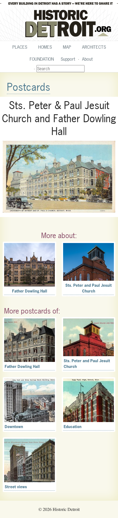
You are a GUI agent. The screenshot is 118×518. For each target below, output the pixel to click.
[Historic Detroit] (59, 20)
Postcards (28, 87)
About (87, 59)
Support (68, 59)
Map (67, 47)
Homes (45, 47)
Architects (94, 47)
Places (19, 47)
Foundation (42, 59)
